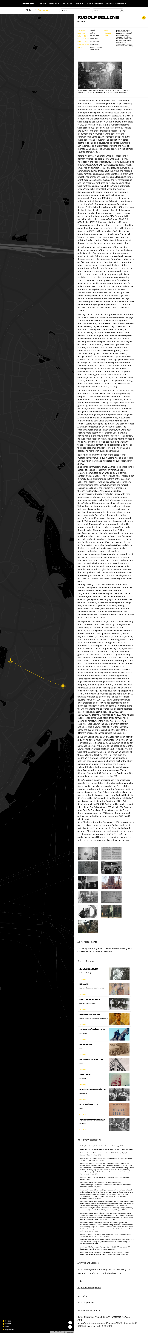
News (43, 4)
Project (54, 4)
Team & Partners (116, 4)
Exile (79, 47)
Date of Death (82, 42)
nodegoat (70, 1332)
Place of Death (83, 45)
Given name (81, 30)
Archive (67, 4)
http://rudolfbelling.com (119, 1269)
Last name (81, 33)
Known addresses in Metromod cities (108, 32)
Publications (94, 4)
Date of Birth (82, 36)
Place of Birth (83, 39)
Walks (79, 4)
